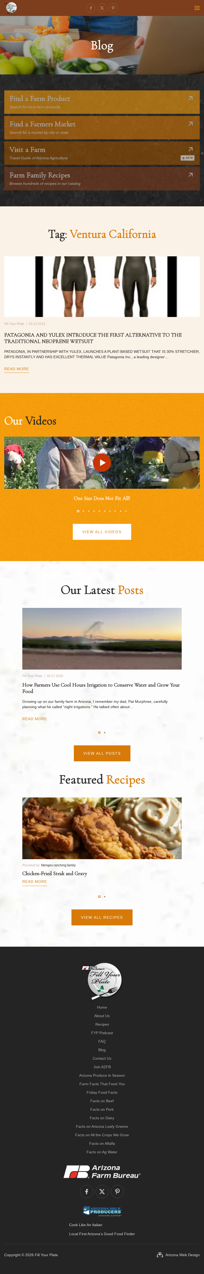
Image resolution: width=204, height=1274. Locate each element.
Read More (16, 369)
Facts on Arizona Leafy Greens (102, 1126)
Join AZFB (102, 1067)
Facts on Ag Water (102, 1152)
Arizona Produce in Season (102, 1075)
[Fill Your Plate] (10, 8)
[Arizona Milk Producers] (102, 1211)
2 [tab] (83, 511)
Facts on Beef (102, 1101)
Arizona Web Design (182, 1255)
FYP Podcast (102, 1033)
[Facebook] (90, 7)
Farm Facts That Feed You (102, 1084)
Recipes (102, 1024)
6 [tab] (104, 511)
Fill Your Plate (46, 1255)
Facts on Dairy (102, 1118)
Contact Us (102, 1058)
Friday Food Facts (102, 1092)
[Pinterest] (113, 7)
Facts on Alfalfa (102, 1143)
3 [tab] (88, 511)
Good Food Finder (119, 1234)
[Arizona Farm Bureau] (102, 1172)
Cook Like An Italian (85, 1225)
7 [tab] (109, 511)
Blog (102, 1050)
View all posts (102, 753)
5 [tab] (99, 511)
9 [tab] (120, 511)
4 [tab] (94, 511)
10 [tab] (125, 511)
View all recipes (102, 917)
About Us (102, 1016)
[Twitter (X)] (102, 7)
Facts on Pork (102, 1109)
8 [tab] (115, 511)
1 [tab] (78, 511)
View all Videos (102, 532)
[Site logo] (102, 981)
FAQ (102, 1041)
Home (102, 1007)
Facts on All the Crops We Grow (102, 1135)
